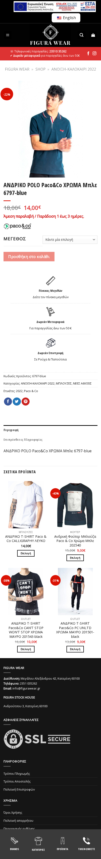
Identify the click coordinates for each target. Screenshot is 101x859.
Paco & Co (31, 391)
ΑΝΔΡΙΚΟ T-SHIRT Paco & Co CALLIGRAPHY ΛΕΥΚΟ (26, 538)
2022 (19, 391)
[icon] (88, 53)
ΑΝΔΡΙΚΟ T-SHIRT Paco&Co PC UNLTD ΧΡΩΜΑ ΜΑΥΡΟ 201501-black (75, 630)
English (69, 17)
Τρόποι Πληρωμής (17, 773)
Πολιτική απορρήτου (18, 820)
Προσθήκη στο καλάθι (29, 256)
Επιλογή (26, 553)
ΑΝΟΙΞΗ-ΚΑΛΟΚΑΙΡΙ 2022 (73, 69)
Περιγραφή (11, 430)
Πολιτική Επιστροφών (19, 789)
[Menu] (8, 35)
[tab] (50, 430)
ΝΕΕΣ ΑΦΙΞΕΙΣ (82, 383)
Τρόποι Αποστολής (17, 781)
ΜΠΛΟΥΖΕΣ (64, 383)
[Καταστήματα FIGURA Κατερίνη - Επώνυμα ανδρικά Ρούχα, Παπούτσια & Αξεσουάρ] (50, 35)
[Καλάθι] (93, 35)
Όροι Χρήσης (13, 812)
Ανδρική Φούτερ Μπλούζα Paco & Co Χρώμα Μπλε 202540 (75, 540)
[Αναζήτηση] (81, 35)
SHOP (40, 69)
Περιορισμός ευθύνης (19, 828)
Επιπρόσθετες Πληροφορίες (23, 439)
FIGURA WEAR (17, 69)
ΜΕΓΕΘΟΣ (15, 238)
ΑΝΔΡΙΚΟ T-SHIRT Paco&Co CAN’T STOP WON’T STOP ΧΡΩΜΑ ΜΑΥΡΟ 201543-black (25, 630)
